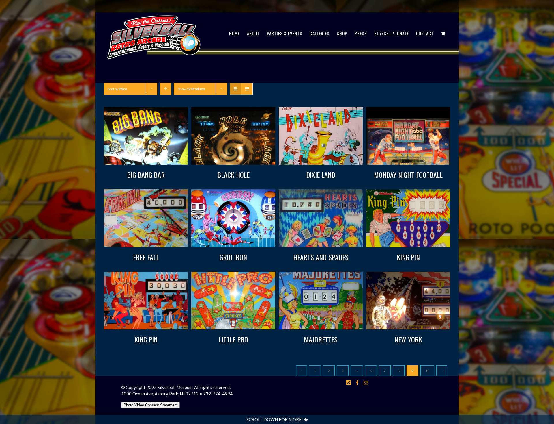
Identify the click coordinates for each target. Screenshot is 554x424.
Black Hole (233, 174)
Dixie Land (320, 174)
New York (408, 339)
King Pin (408, 257)
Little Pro (233, 339)
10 (427, 371)
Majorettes (321, 339)
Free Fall (146, 257)
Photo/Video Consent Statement (150, 405)
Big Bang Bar (146, 174)
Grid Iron (233, 257)
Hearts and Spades (321, 257)
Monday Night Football (408, 174)
